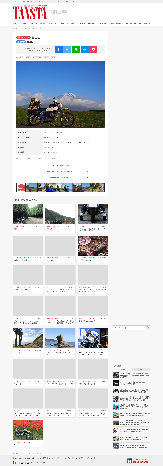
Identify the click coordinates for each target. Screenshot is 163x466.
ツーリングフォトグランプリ (27, 28)
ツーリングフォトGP (86, 23)
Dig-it (35, 458)
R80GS (28, 57)
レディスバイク (33, 1)
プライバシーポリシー (56, 458)
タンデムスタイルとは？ (22, 458)
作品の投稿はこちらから (59, 177)
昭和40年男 (70, 1)
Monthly (141, 369)
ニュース (24, 23)
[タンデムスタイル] (30, 12)
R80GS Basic (37, 57)
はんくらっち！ (102, 23)
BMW (21, 57)
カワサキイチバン (59, 1)
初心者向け (71, 23)
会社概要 (43, 458)
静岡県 (54, 57)
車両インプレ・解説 (56, 23)
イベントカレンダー (133, 23)
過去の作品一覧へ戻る (61, 166)
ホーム (15, 23)
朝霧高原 (46, 57)
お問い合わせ (70, 458)
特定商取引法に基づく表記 (86, 458)
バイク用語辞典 (117, 23)
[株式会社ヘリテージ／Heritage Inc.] (21, 462)
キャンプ (33, 23)
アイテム (42, 23)
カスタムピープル (45, 1)
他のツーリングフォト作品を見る (59, 171)
